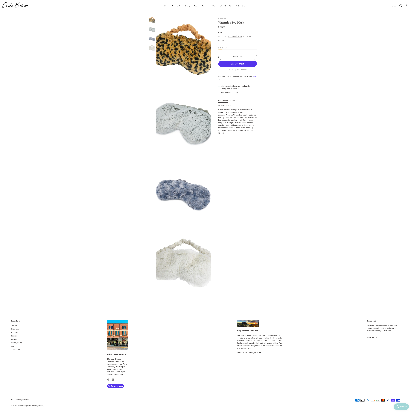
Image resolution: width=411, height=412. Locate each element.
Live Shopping (239, 6)
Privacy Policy (16, 343)
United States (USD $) (19, 400)
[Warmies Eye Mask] (152, 20)
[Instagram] (113, 379)
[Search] (400, 6)
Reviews (233, 101)
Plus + (196, 6)
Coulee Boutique (22, 406)
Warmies (222, 19)
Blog (12, 346)
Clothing (187, 6)
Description (223, 101)
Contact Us (15, 349)
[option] (151, 20)
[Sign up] (399, 337)
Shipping (14, 339)
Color (220, 32)
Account (393, 6)
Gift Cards (15, 329)
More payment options (238, 70)
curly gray (222, 36)
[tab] (224, 101)
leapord (221, 41)
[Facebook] (108, 379)
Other (213, 6)
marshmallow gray (236, 36)
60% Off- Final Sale (225, 6)
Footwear (205, 6)
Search (14, 325)
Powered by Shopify (36, 406)
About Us (14, 332)
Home (166, 6)
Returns (14, 336)
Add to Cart (238, 56)
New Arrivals (176, 6)
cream (248, 36)
